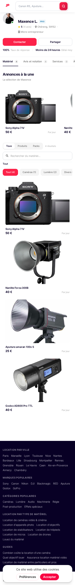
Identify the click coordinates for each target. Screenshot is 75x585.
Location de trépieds (48, 529)
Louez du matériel (13, 539)
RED (55, 483)
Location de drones (39, 534)
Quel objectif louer (13, 557)
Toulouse (37, 455)
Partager (55, 41)
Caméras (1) (29, 172)
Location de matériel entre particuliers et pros (29, 562)
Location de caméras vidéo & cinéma (25, 520)
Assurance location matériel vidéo (47, 557)
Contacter (19, 41)
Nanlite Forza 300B (16, 287)
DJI (33, 483)
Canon (15, 483)
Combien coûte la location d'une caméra (26, 552)
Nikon (24, 483)
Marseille (16, 455)
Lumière (20, 501)
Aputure (65, 483)
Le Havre (31, 465)
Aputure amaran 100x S (19, 346)
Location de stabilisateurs (18, 529)
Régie (56, 501)
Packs (36, 145)
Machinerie (43, 501)
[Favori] (51, 94)
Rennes (59, 460)
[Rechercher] (64, 6)
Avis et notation (34, 61)
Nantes (57, 455)
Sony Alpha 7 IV (14, 127)
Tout (5, 163)
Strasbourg (30, 460)
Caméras (8, 501)
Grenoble (8, 465)
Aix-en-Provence (58, 465)
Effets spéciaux (33, 506)
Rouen (19, 465)
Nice (48, 455)
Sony (6, 483)
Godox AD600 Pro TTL (19, 405)
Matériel (10, 61)
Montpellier (45, 460)
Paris (6, 455)
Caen (42, 465)
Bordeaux (8, 460)
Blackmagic (44, 483)
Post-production (12, 506)
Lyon (27, 455)
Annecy (7, 470)
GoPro (16, 488)
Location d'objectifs (48, 524)
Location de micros (14, 534)
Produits (22, 145)
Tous (9, 145)
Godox (6, 488)
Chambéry (20, 470)
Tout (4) (10, 172)
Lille (19, 460)
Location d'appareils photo (18, 524)
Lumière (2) (50, 172)
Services (59, 61)
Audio (31, 501)
